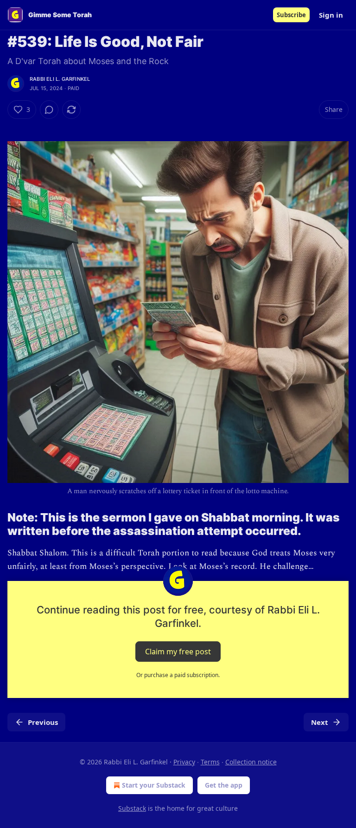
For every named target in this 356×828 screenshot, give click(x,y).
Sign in (331, 15)
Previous (43, 722)
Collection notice (251, 761)
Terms (210, 761)
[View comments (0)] (49, 109)
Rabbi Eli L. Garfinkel (60, 79)
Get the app (223, 785)
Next (319, 722)
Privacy (184, 761)
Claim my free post (178, 651)
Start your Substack (153, 785)
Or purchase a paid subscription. (178, 675)
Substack (132, 808)
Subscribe (291, 15)
